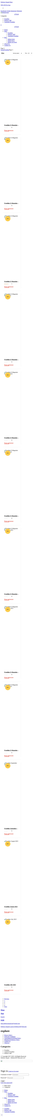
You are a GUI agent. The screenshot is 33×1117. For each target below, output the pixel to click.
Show (26, 53)
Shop (2, 1010)
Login (2, 1081)
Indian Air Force (12, 1102)
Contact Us (7, 1105)
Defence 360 (7, 1110)
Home (2, 50)
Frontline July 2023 (10, 985)
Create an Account (13, 1071)
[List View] (6, 53)
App (2, 1013)
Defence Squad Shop (6, 2)
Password (4, 1078)
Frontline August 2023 (11, 906)
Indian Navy (11, 1101)
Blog (5, 1098)
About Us (7, 1104)
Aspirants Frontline (13, 1096)
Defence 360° (11, 1095)
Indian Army (11, 1099)
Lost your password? (6, 1082)
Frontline (6, 50)
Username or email (6, 1074)
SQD (2, 1020)
